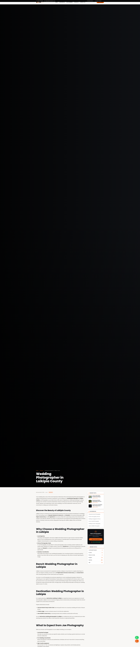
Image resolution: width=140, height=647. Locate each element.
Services (41, 470)
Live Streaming (69, 2)
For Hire (95, 552)
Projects (76, 2)
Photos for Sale (95, 555)
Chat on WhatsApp (96, 542)
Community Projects (95, 550)
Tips (95, 562)
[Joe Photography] (40, 2)
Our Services (62, 2)
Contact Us (82, 2)
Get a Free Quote (96, 539)
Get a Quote (100, 2)
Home (56, 2)
